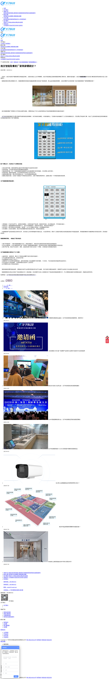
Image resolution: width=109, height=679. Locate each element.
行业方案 (6, 17)
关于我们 (6, 9)
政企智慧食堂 (7, 19)
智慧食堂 (6, 16)
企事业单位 (17, 22)
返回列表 (6, 286)
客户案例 (6, 20)
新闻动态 (6, 24)
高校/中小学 (7, 22)
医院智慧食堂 (14, 19)
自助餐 (19, 16)
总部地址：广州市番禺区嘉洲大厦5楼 (13, 590)
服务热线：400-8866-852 (10, 581)
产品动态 (10, 25)
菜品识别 (49, 640)
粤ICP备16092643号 (31, 640)
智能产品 (6, 11)
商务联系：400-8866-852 (10, 584)
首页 (5, 8)
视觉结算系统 (7, 13)
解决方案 (6, 14)
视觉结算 (44, 640)
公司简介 (3, 43)
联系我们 (8, 43)
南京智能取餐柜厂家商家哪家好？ (28, 62)
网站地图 (3, 641)
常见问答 (15, 25)
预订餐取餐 (15, 16)
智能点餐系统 (14, 13)
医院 (21, 22)
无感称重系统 (21, 13)
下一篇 (8, 288)
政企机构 (12, 22)
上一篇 (8, 285)
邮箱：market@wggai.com (10, 587)
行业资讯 (20, 25)
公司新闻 (6, 25)
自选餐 (10, 16)
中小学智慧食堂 (22, 19)
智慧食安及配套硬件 (30, 13)
